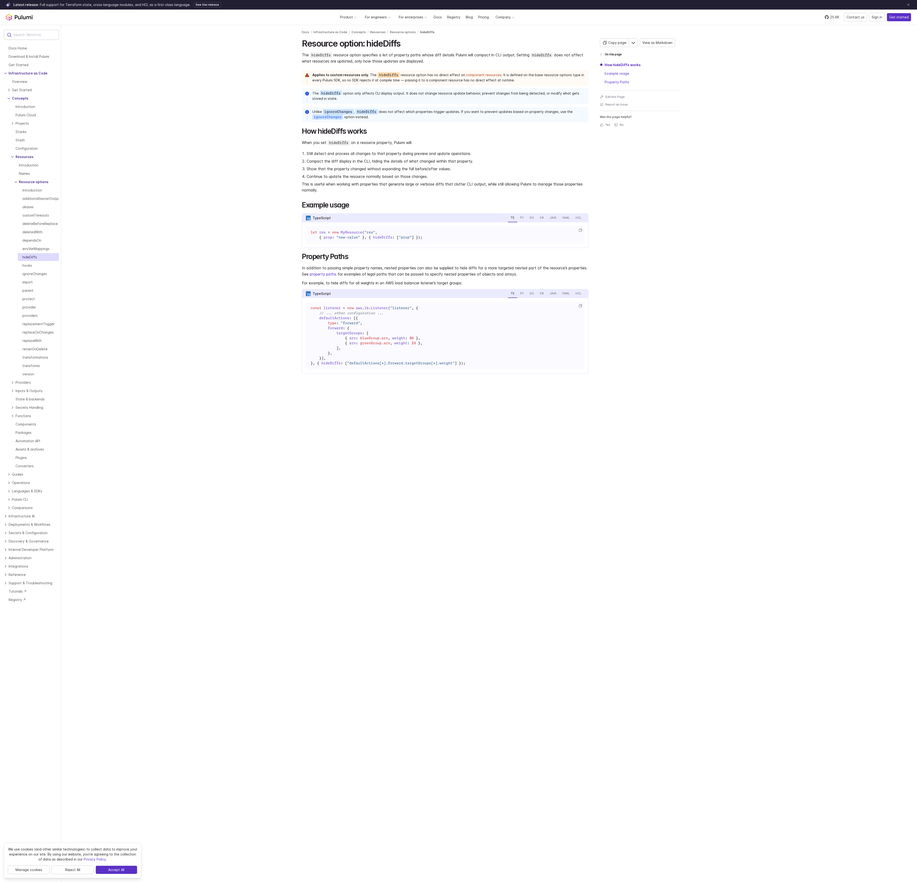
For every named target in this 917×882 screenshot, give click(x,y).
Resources (378, 32)
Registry (453, 17)
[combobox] (31, 35)
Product (346, 17)
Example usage (617, 73)
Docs (438, 17)
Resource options (403, 32)
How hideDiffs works (623, 65)
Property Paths (617, 82)
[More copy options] (633, 42)
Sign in (877, 17)
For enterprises (411, 17)
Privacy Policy (95, 859)
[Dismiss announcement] (908, 5)
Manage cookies (29, 870)
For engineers (376, 17)
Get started (899, 17)
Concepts (359, 32)
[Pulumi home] (19, 17)
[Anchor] (404, 42)
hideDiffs (427, 32)
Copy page (617, 43)
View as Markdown (657, 43)
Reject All (72, 870)
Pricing (483, 17)
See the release (207, 4)
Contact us (855, 17)
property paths (323, 274)
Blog (469, 17)
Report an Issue (616, 104)
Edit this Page (615, 97)
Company (503, 17)
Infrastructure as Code (330, 32)
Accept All (116, 870)
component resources (483, 75)
